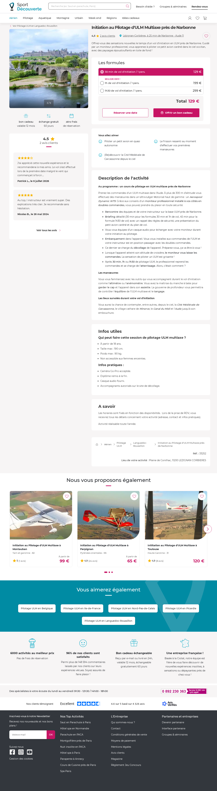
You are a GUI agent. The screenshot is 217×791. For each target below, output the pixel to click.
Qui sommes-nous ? (123, 722)
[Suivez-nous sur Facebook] (12, 752)
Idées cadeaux (131, 18)
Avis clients (117, 752)
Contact (116, 728)
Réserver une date (125, 112)
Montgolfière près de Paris (76, 740)
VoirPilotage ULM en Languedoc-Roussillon (35, 26)
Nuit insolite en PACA (72, 746)
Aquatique (44, 18)
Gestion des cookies (21, 758)
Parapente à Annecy (72, 758)
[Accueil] (97, 444)
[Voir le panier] (205, 18)
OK (51, 734)
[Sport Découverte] (25, 6)
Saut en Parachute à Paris (75, 722)
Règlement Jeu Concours (126, 765)
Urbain (79, 18)
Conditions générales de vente (129, 734)
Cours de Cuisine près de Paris (78, 765)
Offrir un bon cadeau (178, 112)
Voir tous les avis (46, 230)
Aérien (13, 18)
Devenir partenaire (173, 722)
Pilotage (28, 18)
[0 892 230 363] (168, 691)
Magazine (116, 758)
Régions (112, 18)
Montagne (63, 18)
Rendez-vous (200, 6)
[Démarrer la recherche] (127, 6)
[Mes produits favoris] (197, 18)
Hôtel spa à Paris (70, 752)
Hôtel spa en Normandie (74, 728)
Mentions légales (121, 746)
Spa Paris (65, 771)
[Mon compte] (189, 18)
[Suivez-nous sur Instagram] (21, 752)
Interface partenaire (173, 728)
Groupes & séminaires (173, 6)
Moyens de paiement (123, 740)
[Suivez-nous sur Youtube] (30, 752)
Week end (94, 18)
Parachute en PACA (71, 734)
